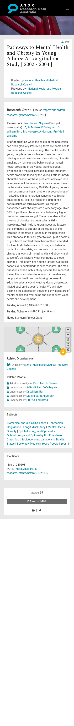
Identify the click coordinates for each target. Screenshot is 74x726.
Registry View (19, 546)
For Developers (20, 537)
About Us (16, 521)
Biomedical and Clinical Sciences (27, 423)
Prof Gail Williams (37, 400)
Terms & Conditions (22, 552)
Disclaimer (17, 533)
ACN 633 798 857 (10, 566)
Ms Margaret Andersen (37, 131)
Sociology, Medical (28, 443)
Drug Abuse (14, 427)
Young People (50, 443)
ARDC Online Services (24, 542)
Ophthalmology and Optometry (37, 431)
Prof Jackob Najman (35, 123)
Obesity (11, 431)
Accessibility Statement (25, 560)
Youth (64, 443)
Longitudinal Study (34, 427)
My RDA (15, 525)
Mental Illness (56, 427)
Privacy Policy (19, 556)
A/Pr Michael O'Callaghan (40, 127)
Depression (56, 423)
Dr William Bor (34, 391)
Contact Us (17, 529)
